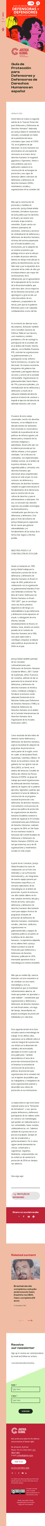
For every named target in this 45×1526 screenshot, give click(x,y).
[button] (30, 1320)
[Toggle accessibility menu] (3, 29)
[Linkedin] (25, 1473)
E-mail (14, 1396)
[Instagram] (12, 1473)
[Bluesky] (29, 1473)
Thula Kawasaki (28, 1504)
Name (14, 1385)
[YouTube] (23, 1473)
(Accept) (21, 1483)
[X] (15, 1473)
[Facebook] (19, 1473)
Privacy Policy (14, 1483)
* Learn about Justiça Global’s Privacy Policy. (22, 1363)
